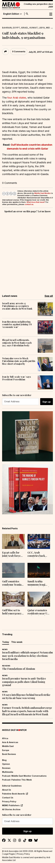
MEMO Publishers (11, 805)
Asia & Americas (10, 742)
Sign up (46, 401)
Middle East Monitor (42, 193)
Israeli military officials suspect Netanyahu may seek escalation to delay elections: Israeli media (27, 656)
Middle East (8, 746)
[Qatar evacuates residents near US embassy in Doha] (39, 599)
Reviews (6, 666)
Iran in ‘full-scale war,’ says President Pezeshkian (16, 378)
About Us (6, 790)
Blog (4, 760)
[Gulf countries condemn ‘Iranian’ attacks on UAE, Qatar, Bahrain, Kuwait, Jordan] (13, 570)
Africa (5, 738)
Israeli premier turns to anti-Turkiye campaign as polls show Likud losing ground (24, 682)
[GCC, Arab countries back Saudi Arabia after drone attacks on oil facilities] (39, 541)
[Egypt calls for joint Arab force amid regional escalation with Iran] (13, 541)
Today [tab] (5, 642)
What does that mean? (36, 202)
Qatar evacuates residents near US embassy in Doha (38, 612)
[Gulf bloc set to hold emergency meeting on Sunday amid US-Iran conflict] (13, 599)
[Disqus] (27, 252)
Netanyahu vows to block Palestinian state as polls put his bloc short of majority (18, 361)
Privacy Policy (9, 801)
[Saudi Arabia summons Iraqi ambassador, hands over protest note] (39, 570)
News (4, 649)
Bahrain (7, 27)
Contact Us (7, 797)
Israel (24, 27)
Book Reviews (9, 754)
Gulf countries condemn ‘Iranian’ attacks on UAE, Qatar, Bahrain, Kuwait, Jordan (13, 583)
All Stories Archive (11, 809)
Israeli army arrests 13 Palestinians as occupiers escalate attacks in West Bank (17, 306)
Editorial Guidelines (12, 786)
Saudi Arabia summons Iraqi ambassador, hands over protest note (39, 583)
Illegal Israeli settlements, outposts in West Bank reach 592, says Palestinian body (17, 343)
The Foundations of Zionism (18, 668)
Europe (5, 750)
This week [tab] (16, 642)
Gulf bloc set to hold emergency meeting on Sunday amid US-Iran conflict (12, 612)
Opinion (6, 764)
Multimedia (7, 772)
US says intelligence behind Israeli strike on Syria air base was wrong (26, 696)
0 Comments (18, 51)
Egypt (16, 27)
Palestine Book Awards (13, 793)
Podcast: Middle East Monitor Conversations (24, 776)
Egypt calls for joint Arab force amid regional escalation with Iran (11, 554)
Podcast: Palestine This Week (17, 780)
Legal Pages (9, 854)
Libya (42, 27)
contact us (29, 204)
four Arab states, (17, 97)
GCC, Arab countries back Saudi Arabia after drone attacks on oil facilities (38, 554)
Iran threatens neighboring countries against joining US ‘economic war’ (17, 324)
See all (49, 295)
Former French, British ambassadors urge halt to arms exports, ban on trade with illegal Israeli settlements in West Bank (27, 711)
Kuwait (33, 27)
